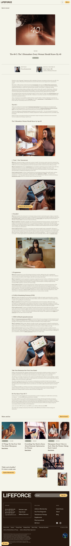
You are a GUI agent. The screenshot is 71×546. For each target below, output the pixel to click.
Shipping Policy (26, 527)
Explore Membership (8, 472)
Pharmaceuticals (39, 520)
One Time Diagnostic (40, 512)
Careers (12, 527)
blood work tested (26, 111)
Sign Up (63, 495)
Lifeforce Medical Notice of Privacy (10, 530)
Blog (57, 514)
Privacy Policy (19, 527)
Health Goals (59, 509)
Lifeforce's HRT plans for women (19, 382)
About (58, 512)
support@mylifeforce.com (10, 514)
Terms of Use (6, 527)
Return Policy (34, 527)
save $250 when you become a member (29, 397)
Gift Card (37, 523)
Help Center (22, 512)
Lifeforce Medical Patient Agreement (28, 530)
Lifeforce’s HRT (26, 289)
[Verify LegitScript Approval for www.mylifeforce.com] (65, 535)
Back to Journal (64, 416)
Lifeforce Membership (41, 509)
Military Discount (23, 514)
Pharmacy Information (43, 527)
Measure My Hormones (25, 206)
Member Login (23, 509)
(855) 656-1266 (12, 509)
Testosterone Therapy (41, 514)
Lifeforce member (18, 386)
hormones (35, 57)
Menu (67, 2)
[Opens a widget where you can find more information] (5, 543)
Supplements (38, 517)
